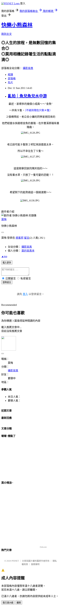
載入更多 (7, 262)
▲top (4, 256)
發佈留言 (7, 282)
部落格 (12, 78)
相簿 (10, 74)
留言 (26, 237)
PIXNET (15, 561)
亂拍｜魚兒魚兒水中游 (27, 96)
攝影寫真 (28, 68)
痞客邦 (19, 237)
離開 (19, 602)
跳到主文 (6, 34)
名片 (10, 82)
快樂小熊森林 (17, 25)
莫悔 (4, 219)
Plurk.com (43, 547)
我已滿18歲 (8, 602)
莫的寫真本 (27, 250)
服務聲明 (35, 564)
